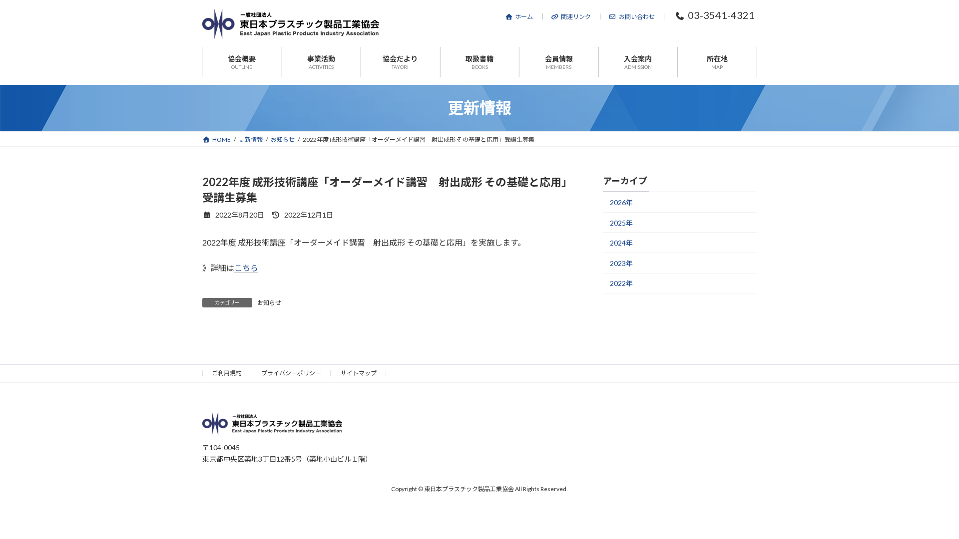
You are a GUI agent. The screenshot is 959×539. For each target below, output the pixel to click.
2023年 (621, 263)
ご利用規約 (227, 373)
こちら (246, 267)
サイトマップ (359, 373)
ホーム (524, 16)
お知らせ (269, 302)
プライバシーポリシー (291, 373)
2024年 (621, 243)
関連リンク (576, 16)
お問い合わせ (637, 16)
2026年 (621, 202)
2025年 (621, 223)
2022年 (621, 283)
